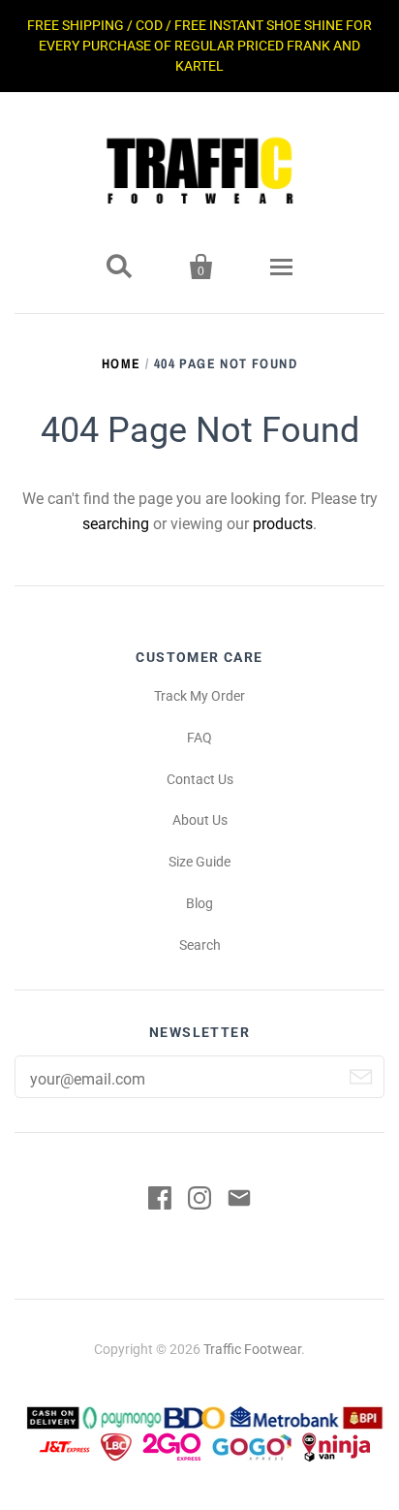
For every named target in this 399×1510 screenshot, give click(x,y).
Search (200, 945)
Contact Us (200, 779)
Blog (199, 903)
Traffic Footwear (252, 1349)
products (283, 524)
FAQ (199, 737)
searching (115, 524)
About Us (200, 820)
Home (121, 363)
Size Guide (199, 861)
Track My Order (199, 696)
